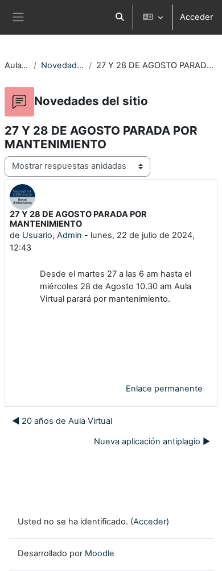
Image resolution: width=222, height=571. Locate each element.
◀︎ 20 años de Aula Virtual (62, 421)
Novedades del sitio (63, 65)
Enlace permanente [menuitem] (164, 389)
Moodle (99, 553)
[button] (119, 17)
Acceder (196, 17)
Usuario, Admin (52, 235)
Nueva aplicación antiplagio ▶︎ (152, 441)
